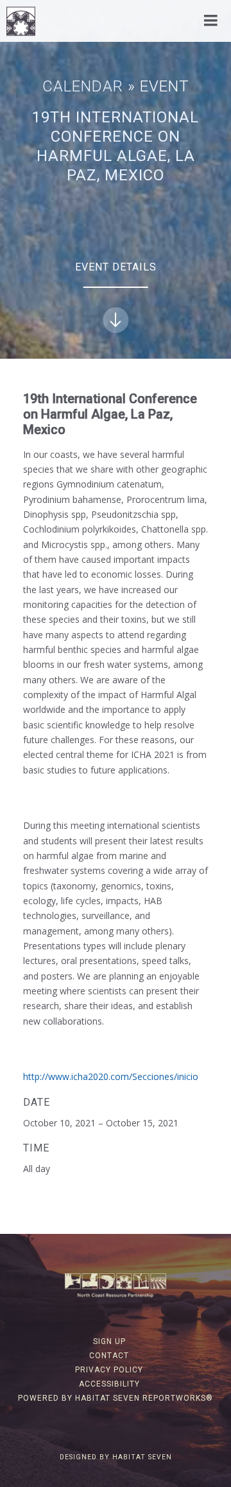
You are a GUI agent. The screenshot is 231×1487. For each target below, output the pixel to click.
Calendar (82, 86)
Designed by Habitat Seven (116, 1457)
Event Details (116, 267)
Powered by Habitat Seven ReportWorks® (115, 1398)
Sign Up (109, 1341)
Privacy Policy (109, 1369)
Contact (109, 1355)
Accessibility (109, 1383)
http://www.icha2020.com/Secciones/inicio (110, 1076)
